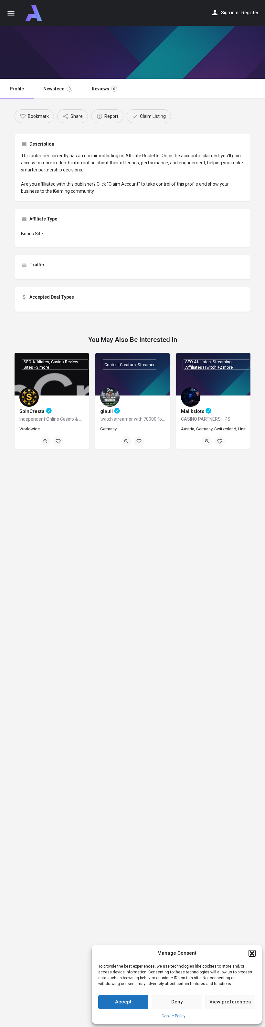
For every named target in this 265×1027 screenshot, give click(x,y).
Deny (177, 1002)
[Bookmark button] (58, 441)
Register (250, 12)
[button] (252, 953)
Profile (17, 88)
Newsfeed (56, 88)
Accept (123, 1002)
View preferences (230, 1002)
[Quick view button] (45, 441)
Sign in (228, 12)
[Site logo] (34, 13)
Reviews (103, 88)
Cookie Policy (174, 1016)
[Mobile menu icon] (11, 13)
